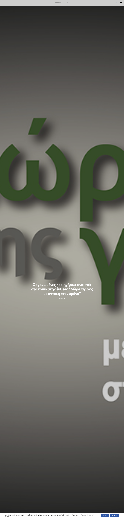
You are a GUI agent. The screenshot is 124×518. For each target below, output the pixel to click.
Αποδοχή (105, 515)
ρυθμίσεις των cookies (78, 515)
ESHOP (67, 2)
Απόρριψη (114, 515)
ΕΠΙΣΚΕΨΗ (58, 2)
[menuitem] (116, 3)
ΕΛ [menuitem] (116, 3)
